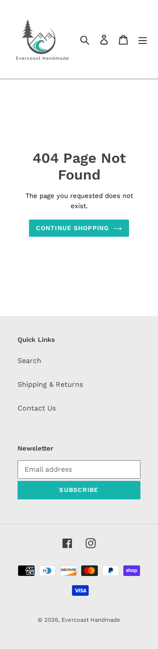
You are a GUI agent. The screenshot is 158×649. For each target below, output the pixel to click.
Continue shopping (72, 227)
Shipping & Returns (50, 384)
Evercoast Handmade (90, 619)
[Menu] (142, 39)
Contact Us (37, 408)
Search (29, 360)
